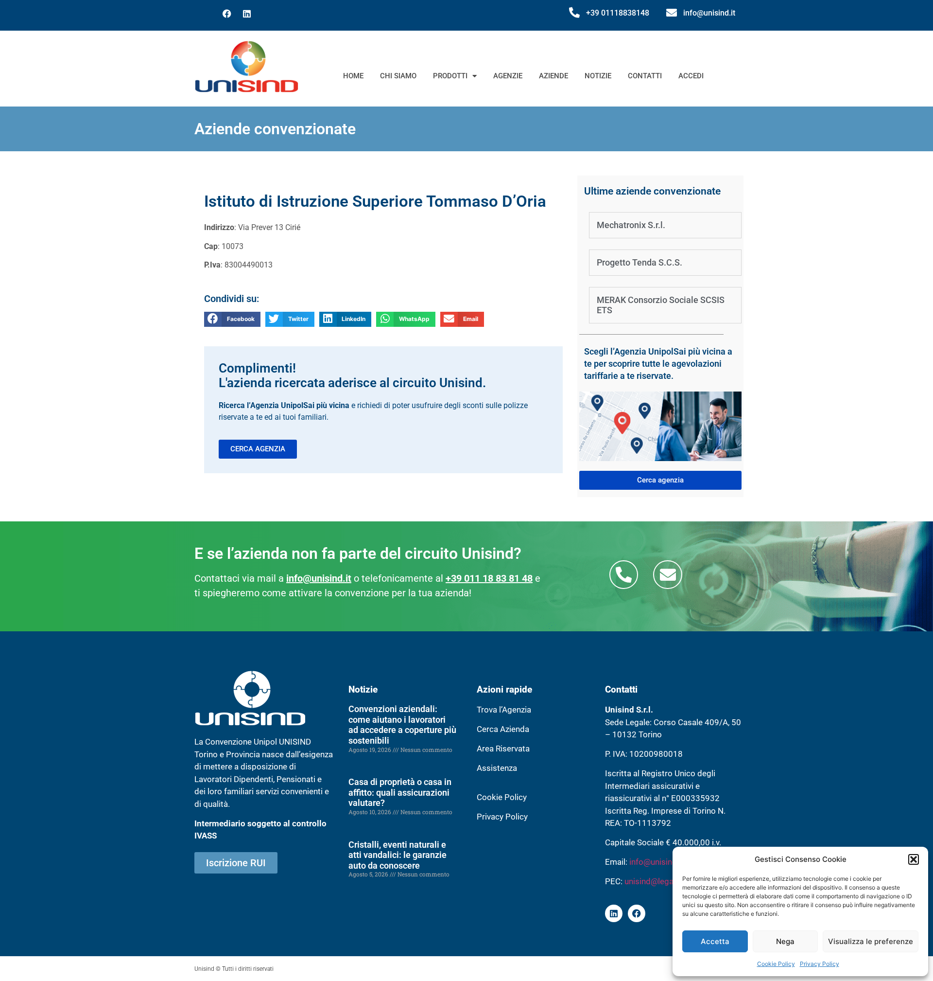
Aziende (553, 75)
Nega (785, 941)
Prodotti (450, 75)
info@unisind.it (709, 13)
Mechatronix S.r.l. (631, 225)
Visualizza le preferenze (870, 941)
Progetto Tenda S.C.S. (639, 262)
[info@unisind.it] (671, 12)
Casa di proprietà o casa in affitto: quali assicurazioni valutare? (399, 792)
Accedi (691, 75)
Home (353, 75)
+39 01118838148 (617, 13)
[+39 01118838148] (574, 12)
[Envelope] (667, 574)
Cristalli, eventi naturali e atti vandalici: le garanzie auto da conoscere (397, 855)
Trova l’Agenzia (504, 709)
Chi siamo (398, 75)
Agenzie (507, 75)
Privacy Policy (819, 963)
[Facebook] (227, 13)
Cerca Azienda (503, 729)
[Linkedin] (247, 13)
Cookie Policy (776, 963)
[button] (913, 859)
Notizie (598, 75)
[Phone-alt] (623, 574)
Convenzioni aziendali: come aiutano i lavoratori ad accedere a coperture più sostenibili (402, 725)
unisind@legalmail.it (661, 881)
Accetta (715, 941)
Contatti (645, 75)
